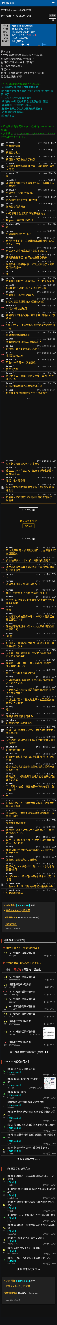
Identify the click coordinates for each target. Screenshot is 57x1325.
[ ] (14, 1072)
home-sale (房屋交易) (22, 10)
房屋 (19, 905)
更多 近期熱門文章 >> (28, 1159)
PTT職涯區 (6, 10)
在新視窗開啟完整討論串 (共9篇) (29, 1052)
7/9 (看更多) (18, 41)
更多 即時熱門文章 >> (28, 1269)
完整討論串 (12, 963)
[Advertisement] (28, 428)
